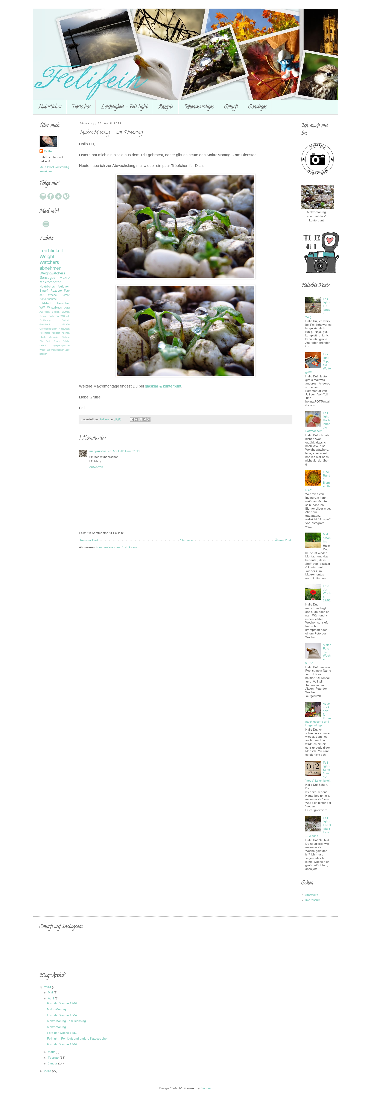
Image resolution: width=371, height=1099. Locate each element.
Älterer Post (283, 540)
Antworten (96, 467)
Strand (56, 341)
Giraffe (66, 324)
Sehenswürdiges (199, 107)
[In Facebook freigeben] (144, 419)
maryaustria (97, 451)
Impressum (313, 900)
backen (43, 354)
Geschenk (45, 324)
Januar (53, 1063)
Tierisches (81, 107)
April (51, 998)
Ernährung (45, 320)
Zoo (67, 349)
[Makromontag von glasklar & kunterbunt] (317, 208)
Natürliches (49, 107)
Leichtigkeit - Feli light (124, 107)
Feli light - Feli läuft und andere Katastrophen (77, 1038)
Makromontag (50, 282)
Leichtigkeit (51, 250)
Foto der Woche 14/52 (62, 1032)
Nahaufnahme (48, 299)
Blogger (206, 1088)
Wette (43, 349)
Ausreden (45, 311)
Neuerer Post (89, 540)
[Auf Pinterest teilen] (148, 419)
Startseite (186, 540)
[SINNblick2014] (317, 174)
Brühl (51, 316)
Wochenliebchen (55, 349)
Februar (54, 1057)
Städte (66, 341)
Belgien (55, 311)
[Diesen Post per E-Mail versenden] (132, 419)
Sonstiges (257, 107)
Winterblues (54, 307)
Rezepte (165, 107)
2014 (48, 987)
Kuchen (66, 333)
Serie (48, 341)
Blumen (66, 311)
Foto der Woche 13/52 (62, 1044)
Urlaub (43, 345)
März (52, 1052)
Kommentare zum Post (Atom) (116, 547)
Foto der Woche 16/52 (62, 1015)
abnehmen (50, 268)
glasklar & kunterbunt (163, 386)
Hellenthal (45, 333)
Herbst (65, 295)
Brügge (43, 316)
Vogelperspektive (61, 345)
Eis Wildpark (63, 316)
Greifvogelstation (48, 328)
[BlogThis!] (136, 419)
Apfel (67, 307)
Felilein (49, 151)
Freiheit (66, 320)
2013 (48, 1071)
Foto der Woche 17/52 (327, 593)
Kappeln (56, 333)
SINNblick (46, 303)
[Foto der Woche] (320, 273)
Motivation (54, 337)
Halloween (64, 328)
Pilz (41, 341)
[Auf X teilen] (140, 419)
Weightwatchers (52, 273)
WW (42, 307)
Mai (51, 992)
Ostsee (66, 337)
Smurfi (231, 107)
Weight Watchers (49, 259)
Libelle (43, 337)
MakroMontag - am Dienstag (66, 1021)
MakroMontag (327, 538)
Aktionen (64, 286)
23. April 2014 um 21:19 (124, 451)
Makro (64, 278)
